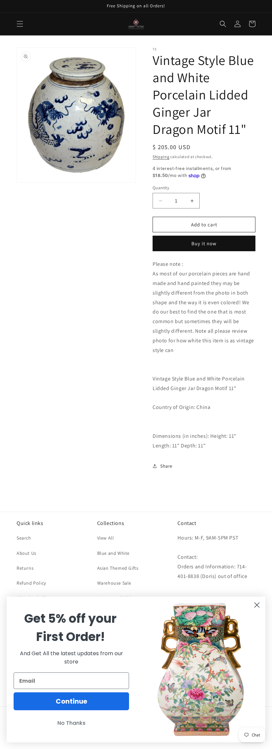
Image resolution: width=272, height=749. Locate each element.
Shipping (161, 156)
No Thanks (71, 723)
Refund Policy (31, 583)
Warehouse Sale (114, 583)
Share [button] (166, 466)
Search (24, 538)
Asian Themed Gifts (118, 568)
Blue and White (113, 553)
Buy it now (204, 243)
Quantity (161, 188)
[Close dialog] (257, 605)
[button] (20, 24)
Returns (25, 568)
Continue (71, 701)
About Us (26, 553)
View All (105, 538)
